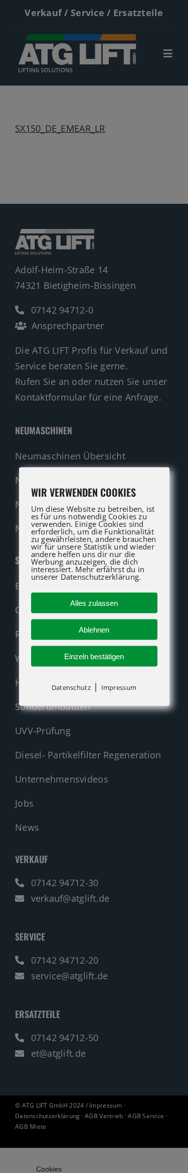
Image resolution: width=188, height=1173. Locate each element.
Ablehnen (94, 629)
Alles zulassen (94, 602)
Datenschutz (71, 686)
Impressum (118, 686)
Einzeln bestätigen (94, 656)
